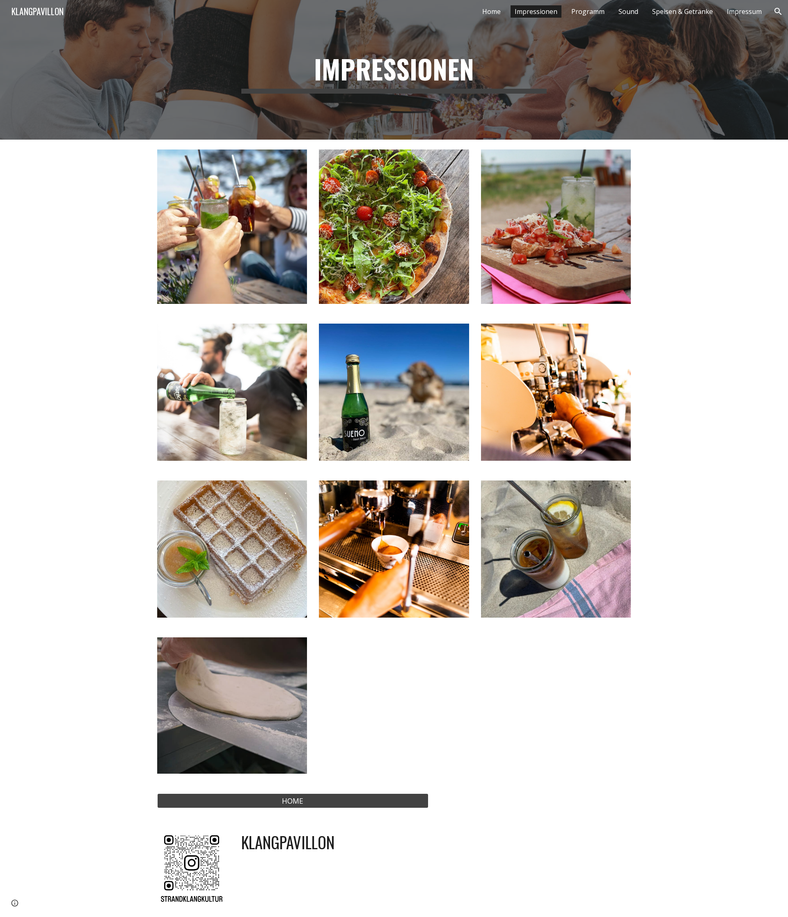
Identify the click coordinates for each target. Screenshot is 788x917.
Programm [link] (588, 11)
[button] (778, 11)
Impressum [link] (744, 11)
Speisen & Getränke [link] (682, 11)
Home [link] (491, 11)
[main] (394, 70)
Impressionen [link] (536, 11)
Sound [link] (628, 11)
